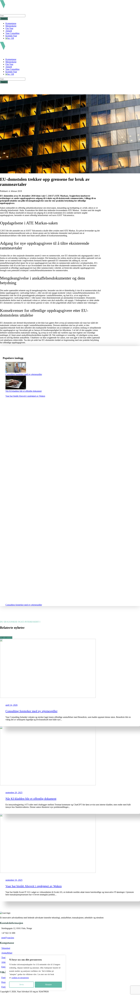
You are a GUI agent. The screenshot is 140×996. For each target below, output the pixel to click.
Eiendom (5, 967)
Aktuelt (8, 31)
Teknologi (5, 948)
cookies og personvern (20, 978)
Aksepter (48, 985)
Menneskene (10, 26)
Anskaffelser (6, 953)
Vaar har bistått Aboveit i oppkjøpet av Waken (25, 396)
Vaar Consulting (12, 33)
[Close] (62, 957)
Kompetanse (10, 23)
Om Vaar (9, 28)
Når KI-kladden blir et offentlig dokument (23, 391)
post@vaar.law (7, 937)
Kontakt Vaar (11, 36)
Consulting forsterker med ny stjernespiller (23, 374)
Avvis (21, 985)
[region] (35, 973)
